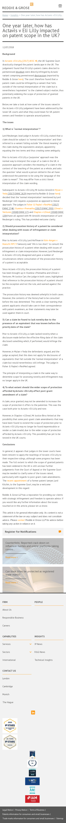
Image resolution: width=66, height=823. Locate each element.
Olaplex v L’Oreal (42, 212)
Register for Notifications (20, 531)
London (6, 678)
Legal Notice (7, 810)
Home (5, 15)
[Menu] (60, 5)
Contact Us (9, 670)
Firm (5, 602)
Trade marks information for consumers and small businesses (28, 818)
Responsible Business (13, 617)
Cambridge (7, 686)
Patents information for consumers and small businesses (25, 814)
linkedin (33, 712)
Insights (14, 15)
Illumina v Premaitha (25, 208)
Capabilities (9, 636)
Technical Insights (44, 659)
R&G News (40, 652)
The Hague (7, 702)
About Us (7, 609)
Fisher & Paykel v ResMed (39, 204)
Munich (5, 694)
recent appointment (17, 480)
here (20, 79)
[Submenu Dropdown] (16, 644)
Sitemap (59, 818)
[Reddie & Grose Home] (17, 6)
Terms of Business (36, 810)
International (9, 659)
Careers (6, 625)
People (39, 602)
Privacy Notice (21, 810)
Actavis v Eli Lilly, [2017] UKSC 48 (21, 60)
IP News (38, 644)
